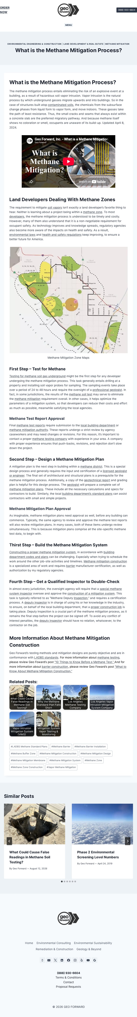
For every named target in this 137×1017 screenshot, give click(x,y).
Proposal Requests (68, 986)
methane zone (92, 212)
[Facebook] (68, 960)
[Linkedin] (62, 960)
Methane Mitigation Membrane (28, 760)
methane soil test (80, 394)
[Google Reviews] (94, 960)
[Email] (49, 960)
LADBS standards (46, 657)
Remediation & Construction (54, 949)
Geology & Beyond (89, 949)
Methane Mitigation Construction (58, 753)
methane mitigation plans (26, 489)
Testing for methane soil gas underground (37, 376)
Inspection (81, 598)
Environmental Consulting (54, 943)
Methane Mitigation (117, 44)
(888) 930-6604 (126, 9)
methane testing (108, 657)
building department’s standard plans (87, 493)
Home (29, 943)
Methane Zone (93, 760)
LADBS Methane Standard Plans (29, 746)
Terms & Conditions (68, 977)
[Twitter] (55, 960)
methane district (91, 466)
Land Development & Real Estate (83, 44)
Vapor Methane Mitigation (61, 767)
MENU (68, 25)
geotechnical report (97, 480)
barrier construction (55, 666)
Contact (68, 982)
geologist (73, 484)
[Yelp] (81, 960)
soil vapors (55, 207)
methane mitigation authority (28, 430)
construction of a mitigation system (91, 593)
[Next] (127, 841)
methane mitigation (27, 398)
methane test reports (31, 425)
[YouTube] (88, 960)
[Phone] (42, 960)
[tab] (62, 881)
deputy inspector (35, 602)
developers (16, 216)
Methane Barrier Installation (90, 746)
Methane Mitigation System (65, 760)
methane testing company (49, 438)
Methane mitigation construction (105, 561)
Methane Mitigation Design (96, 753)
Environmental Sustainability (93, 943)
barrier (70, 566)
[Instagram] (75, 960)
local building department (98, 425)
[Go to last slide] (9, 841)
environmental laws (22, 234)
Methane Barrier (60, 746)
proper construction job (106, 607)
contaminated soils (60, 104)
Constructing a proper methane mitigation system (42, 552)
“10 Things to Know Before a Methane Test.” (84, 662)
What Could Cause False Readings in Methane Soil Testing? (29, 857)
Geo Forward (19, 868)
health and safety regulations (62, 234)
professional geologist (107, 390)
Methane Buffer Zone (23, 753)
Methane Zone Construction (27, 767)
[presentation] (34, 824)
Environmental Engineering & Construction (34, 44)
